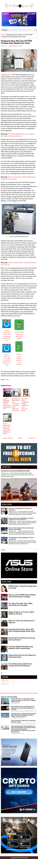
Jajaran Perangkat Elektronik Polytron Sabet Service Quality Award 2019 (7, 404)
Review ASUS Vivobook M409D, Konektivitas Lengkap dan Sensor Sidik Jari (21, 519)
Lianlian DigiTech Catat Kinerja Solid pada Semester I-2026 (23, 721)
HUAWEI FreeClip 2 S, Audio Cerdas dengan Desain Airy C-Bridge (22, 587)
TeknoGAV (24, 858)
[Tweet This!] (8, 379)
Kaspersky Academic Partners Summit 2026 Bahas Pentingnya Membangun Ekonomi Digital (21, 630)
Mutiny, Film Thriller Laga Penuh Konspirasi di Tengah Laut (21, 621)
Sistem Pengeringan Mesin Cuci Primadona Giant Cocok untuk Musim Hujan (7, 428)
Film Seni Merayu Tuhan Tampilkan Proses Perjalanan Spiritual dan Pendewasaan (20, 665)
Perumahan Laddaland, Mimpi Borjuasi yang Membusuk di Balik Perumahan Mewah (20, 647)
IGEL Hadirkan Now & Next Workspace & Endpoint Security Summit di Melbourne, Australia (22, 708)
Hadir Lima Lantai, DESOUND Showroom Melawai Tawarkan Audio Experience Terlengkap (22, 596)
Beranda (20, 438)
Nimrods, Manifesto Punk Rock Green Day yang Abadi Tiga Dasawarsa (21, 639)
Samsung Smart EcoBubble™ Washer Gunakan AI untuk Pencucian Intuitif (25, 404)
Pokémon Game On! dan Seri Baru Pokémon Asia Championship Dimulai (22, 656)
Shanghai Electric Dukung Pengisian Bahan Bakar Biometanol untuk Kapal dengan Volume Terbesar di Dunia (23, 715)
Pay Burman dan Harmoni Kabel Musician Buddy (15, 471)
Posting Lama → (32, 438)
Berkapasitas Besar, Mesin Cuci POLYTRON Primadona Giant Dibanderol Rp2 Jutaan (16, 42)
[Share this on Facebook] (6, 379)
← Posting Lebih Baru (7, 438)
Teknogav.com (5, 75)
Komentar (6, 684)
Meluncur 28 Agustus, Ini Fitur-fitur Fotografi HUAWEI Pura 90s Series (21, 613)
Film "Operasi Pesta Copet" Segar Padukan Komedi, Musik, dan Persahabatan (20, 604)
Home (3, 35)
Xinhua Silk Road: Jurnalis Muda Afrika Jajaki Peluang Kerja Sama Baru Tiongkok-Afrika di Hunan (23, 700)
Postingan (6, 680)
